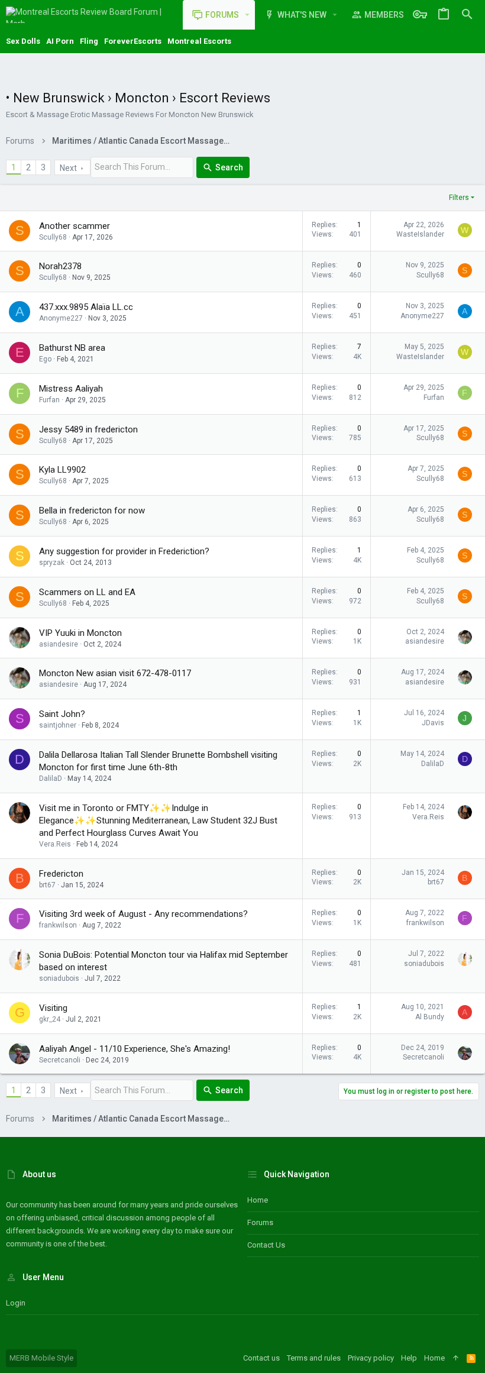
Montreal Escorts (199, 41)
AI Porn (60, 41)
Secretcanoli (59, 1060)
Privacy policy (371, 1357)
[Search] (467, 14)
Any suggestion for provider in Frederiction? (124, 551)
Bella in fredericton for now (92, 510)
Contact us (266, 1244)
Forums (260, 1222)
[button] (247, 14)
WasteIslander (420, 234)
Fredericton (61, 873)
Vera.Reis (55, 844)
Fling (89, 41)
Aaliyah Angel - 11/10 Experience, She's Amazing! (134, 1049)
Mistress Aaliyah (71, 388)
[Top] (455, 1358)
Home (257, 1200)
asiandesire (58, 644)
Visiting (53, 1008)
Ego (45, 359)
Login (15, 1302)
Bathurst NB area (72, 348)
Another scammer (74, 226)
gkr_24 (49, 1019)
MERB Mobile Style (41, 1357)
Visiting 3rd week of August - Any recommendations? (143, 914)
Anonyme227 (61, 318)
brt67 (47, 885)
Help (409, 1357)
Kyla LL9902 (62, 469)
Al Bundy (429, 1017)
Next (68, 168)
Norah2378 (60, 266)
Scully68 (53, 237)
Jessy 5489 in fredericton (88, 429)
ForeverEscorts (132, 41)
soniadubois (59, 978)
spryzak (51, 562)
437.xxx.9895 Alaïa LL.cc (86, 307)
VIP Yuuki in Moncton (80, 633)
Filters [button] (459, 197)
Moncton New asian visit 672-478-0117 (115, 673)
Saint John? (62, 714)
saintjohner (57, 725)
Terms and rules (314, 1357)
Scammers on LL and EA (87, 592)
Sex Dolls (23, 41)
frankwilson (58, 925)
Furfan (49, 400)
